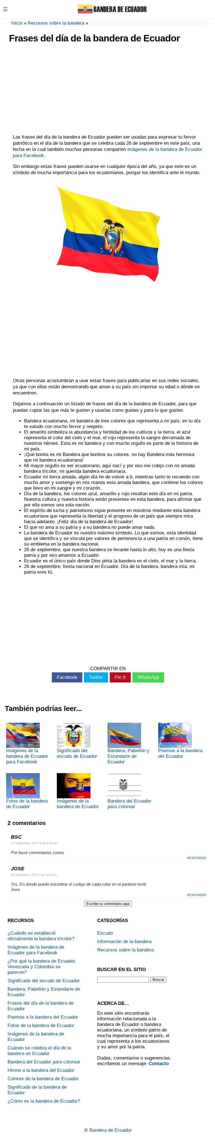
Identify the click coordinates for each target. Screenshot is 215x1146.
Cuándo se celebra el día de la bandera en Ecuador (39, 1050)
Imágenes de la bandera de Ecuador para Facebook (27, 756)
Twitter (96, 677)
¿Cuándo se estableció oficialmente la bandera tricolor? (41, 935)
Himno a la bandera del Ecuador (41, 1070)
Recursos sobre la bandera (56, 23)
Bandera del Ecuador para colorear (129, 803)
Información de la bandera (124, 941)
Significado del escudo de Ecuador (77, 753)
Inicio (16, 23)
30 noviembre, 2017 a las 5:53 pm (34, 874)
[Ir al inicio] (112, 13)
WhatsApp (148, 677)
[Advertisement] (108, 89)
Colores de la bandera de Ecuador (43, 1078)
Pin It (120, 677)
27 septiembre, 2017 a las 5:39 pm (34, 843)
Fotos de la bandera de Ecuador (27, 803)
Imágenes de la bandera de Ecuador (78, 803)
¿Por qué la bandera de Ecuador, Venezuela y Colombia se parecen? (42, 966)
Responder (196, 858)
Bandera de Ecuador (110, 1130)
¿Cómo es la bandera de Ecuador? (44, 1101)
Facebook (67, 677)
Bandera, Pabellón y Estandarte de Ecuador (128, 756)
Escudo (105, 933)
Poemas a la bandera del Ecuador (180, 753)
